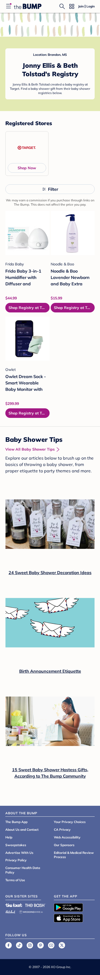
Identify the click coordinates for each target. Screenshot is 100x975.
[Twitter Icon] (62, 945)
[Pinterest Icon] (40, 945)
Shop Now (27, 168)
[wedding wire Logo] (31, 911)
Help (8, 837)
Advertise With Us (19, 853)
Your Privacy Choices (70, 822)
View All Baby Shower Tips (30, 449)
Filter (53, 189)
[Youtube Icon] (51, 945)
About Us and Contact (22, 830)
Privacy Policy (16, 860)
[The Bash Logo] (35, 905)
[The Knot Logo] (13, 905)
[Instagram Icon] (30, 945)
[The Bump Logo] (28, 6)
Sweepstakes (15, 845)
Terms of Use (15, 880)
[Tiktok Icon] (19, 945)
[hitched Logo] (10, 911)
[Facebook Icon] (8, 945)
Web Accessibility (67, 837)
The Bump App (16, 822)
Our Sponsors (64, 845)
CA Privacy (62, 830)
